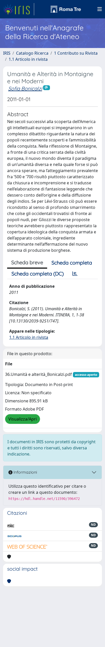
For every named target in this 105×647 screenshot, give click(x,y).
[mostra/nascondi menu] (99, 9)
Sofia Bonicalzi (25, 88)
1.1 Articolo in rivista (28, 59)
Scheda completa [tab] (71, 262)
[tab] (75, 273)
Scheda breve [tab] (27, 262)
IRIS (6, 53)
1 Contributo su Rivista (76, 53)
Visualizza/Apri (22, 419)
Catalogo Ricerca (32, 53)
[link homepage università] (66, 9)
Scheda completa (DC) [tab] (37, 273)
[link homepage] (18, 9)
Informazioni (24, 472)
